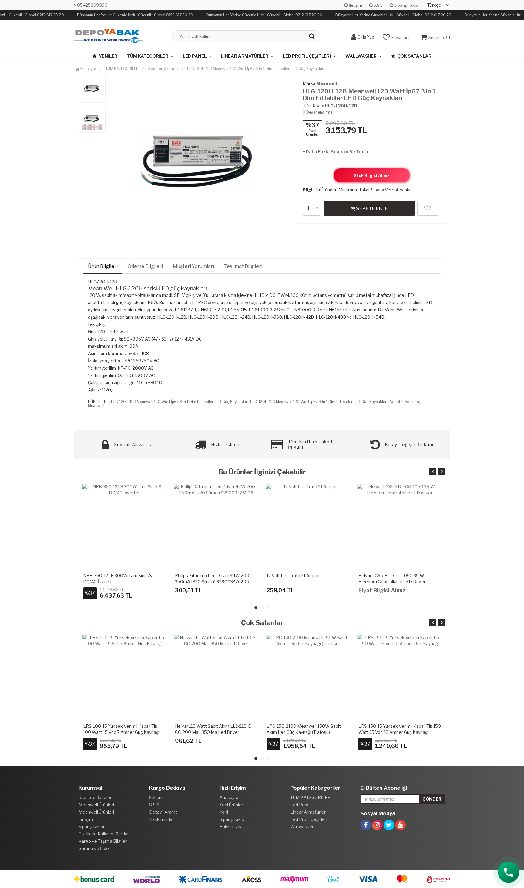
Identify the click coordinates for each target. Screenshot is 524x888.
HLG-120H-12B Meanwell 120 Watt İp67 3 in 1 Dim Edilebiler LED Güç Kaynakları (255, 68)
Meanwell (326, 83)
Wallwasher (361, 56)
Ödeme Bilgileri (145, 266)
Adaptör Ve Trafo (404, 401)
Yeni (224, 812)
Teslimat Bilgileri (243, 266)
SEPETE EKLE (371, 209)
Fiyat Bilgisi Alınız (382, 590)
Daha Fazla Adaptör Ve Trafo (337, 151)
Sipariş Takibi (406, 5)
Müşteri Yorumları (193, 266)
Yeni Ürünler (231, 804)
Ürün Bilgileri (103, 266)
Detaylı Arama (163, 812)
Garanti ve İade (94, 848)
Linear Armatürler (244, 56)
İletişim (355, 5)
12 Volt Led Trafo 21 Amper (293, 575)
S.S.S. (154, 804)
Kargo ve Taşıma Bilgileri (103, 841)
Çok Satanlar (414, 56)
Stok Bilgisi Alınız (371, 175)
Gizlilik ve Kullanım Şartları (104, 833)
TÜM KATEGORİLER (147, 56)
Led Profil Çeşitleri (307, 56)
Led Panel (195, 56)
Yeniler (107, 56)
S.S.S (378, 5)
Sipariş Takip (232, 819)
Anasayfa (87, 68)
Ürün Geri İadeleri (96, 797)
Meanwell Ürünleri (96, 804)
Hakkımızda (160, 819)
